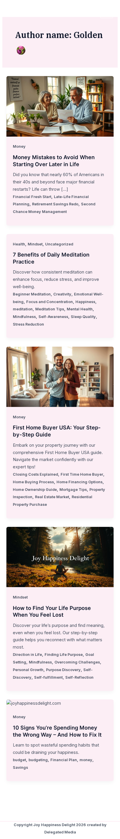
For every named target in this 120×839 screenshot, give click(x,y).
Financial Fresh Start (32, 197)
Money (19, 146)
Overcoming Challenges (77, 662)
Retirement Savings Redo (55, 204)
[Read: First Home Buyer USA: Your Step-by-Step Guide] (59, 376)
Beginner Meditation (32, 294)
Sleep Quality (83, 316)
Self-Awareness (53, 316)
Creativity (62, 294)
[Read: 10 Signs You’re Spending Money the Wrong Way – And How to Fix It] (33, 703)
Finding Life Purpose (64, 654)
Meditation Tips (49, 309)
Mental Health (80, 309)
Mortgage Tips (73, 489)
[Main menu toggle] (106, 11)
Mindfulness (24, 316)
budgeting (38, 760)
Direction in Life (27, 654)
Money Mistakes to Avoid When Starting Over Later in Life (54, 160)
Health (19, 244)
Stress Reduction (28, 324)
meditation (23, 309)
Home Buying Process (33, 482)
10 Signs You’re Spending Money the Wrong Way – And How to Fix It (57, 731)
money (86, 760)
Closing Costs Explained (35, 474)
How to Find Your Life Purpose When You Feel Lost (52, 611)
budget (19, 760)
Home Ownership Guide (35, 489)
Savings (20, 767)
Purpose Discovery (63, 670)
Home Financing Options (80, 482)
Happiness (85, 302)
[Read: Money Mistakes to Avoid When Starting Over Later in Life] (59, 106)
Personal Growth (28, 670)
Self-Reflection (79, 677)
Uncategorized (59, 244)
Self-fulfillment (48, 677)
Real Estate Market (52, 497)
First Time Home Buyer (82, 474)
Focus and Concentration (49, 302)
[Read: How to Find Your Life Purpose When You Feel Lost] (59, 556)
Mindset (35, 244)
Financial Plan (63, 760)
